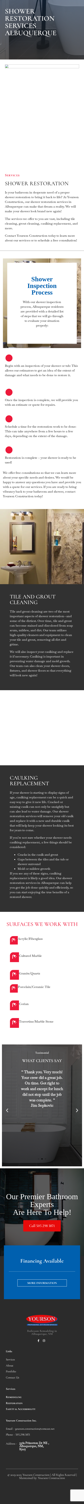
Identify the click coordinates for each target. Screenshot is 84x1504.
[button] (7, 1110)
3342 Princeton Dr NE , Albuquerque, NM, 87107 (34, 1446)
